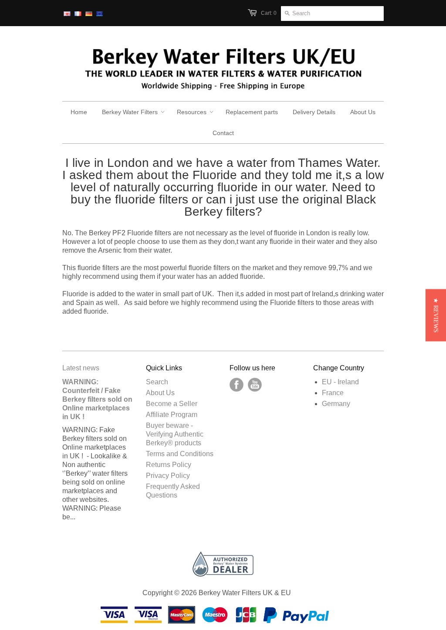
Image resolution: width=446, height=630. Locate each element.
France (333, 392)
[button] (436, 315)
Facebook (236, 385)
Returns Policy (168, 464)
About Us (160, 392)
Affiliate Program (171, 414)
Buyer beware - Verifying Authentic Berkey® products (174, 434)
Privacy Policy (168, 475)
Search (157, 382)
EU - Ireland (340, 382)
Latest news (80, 368)
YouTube (255, 385)
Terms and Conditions (179, 453)
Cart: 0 (269, 13)
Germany (336, 403)
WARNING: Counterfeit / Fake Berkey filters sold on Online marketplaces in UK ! (97, 399)
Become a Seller (171, 403)
